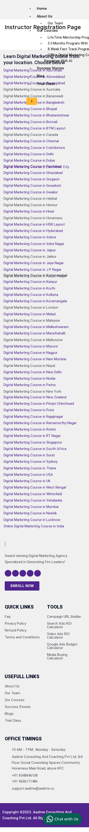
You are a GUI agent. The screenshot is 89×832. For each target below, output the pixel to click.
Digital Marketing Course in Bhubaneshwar (36, 115)
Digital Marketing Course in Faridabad (32, 166)
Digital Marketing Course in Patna (30, 385)
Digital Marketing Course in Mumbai (31, 507)
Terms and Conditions (22, 637)
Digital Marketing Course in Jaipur (30, 250)
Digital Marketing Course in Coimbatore (34, 148)
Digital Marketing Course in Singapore (33, 442)
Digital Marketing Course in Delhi (29, 154)
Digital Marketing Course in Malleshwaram (36, 327)
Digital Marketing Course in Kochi (29, 288)
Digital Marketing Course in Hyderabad (33, 231)
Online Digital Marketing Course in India (34, 526)
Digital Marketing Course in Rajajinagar (33, 416)
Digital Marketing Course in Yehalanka (33, 500)
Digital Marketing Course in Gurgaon (32, 179)
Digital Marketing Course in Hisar (29, 211)
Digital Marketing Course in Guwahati (32, 185)
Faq (7, 616)
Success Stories (50, 68)
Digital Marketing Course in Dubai (29, 160)
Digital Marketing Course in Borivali (30, 122)
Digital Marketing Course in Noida (29, 378)
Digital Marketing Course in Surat (29, 455)
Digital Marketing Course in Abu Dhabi (33, 70)
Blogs (9, 714)
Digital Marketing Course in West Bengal (35, 487)
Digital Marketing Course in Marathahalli (34, 333)
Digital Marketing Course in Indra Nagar (34, 244)
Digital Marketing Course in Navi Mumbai (35, 359)
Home (42, 8)
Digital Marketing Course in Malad (30, 314)
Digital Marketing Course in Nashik (30, 513)
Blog (40, 76)
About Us (12, 686)
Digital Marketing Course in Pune (29, 410)
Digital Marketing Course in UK (27, 481)
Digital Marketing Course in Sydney (30, 461)
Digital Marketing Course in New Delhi (32, 372)
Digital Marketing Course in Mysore (31, 346)
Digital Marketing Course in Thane (30, 468)
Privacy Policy (15, 623)
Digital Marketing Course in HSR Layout (34, 224)
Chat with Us (66, 819)
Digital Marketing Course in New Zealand (35, 397)
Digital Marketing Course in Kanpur (30, 282)
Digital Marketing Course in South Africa (35, 449)
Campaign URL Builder (64, 616)
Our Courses (47, 30)
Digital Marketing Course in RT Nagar (32, 436)
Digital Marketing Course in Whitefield (33, 494)
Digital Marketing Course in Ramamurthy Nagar (40, 423)
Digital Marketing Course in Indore (30, 237)
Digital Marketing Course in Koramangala (35, 301)
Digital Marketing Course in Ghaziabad (33, 173)
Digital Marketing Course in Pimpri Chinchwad (39, 403)
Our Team (55, 23)
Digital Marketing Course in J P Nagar (32, 269)
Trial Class (46, 84)
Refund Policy (15, 630)
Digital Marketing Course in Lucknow (32, 520)
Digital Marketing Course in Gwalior (31, 192)
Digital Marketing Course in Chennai (31, 141)
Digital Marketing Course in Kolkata (31, 295)
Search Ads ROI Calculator (59, 625)
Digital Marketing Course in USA (28, 474)
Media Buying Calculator (57, 656)
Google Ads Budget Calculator (62, 646)
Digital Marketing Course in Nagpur (30, 353)
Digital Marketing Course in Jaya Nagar (34, 263)
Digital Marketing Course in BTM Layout (35, 128)
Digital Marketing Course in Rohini (30, 429)
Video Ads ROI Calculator (58, 636)
